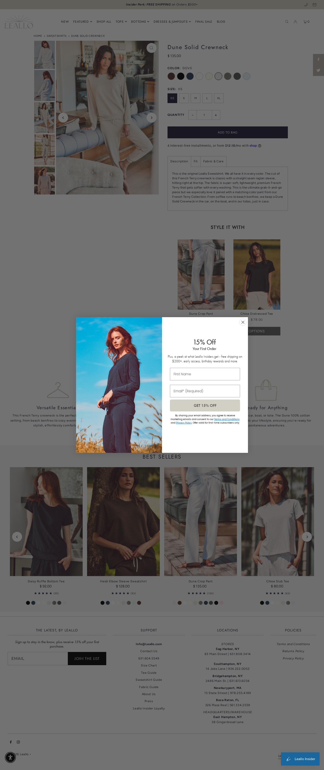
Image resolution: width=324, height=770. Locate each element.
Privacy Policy (184, 422)
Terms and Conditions (227, 419)
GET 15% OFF (205, 405)
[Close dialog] (243, 322)
